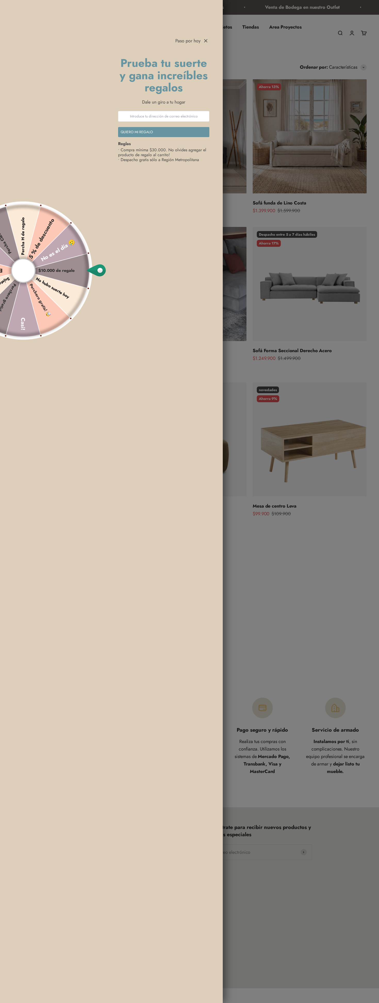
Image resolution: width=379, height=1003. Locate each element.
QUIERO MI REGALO (137, 132)
